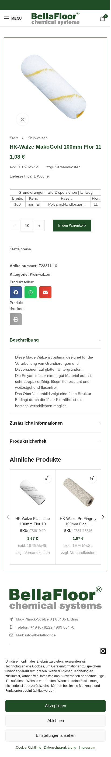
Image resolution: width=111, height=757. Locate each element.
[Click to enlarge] (22, 119)
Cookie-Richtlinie (28, 747)
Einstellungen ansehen (55, 735)
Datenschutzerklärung (60, 747)
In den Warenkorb (72, 225)
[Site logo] (56, 18)
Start (14, 138)
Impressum (87, 747)
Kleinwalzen (37, 138)
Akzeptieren (55, 705)
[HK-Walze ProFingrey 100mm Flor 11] (78, 492)
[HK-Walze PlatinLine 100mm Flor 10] (32, 492)
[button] (103, 651)
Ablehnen (55, 720)
